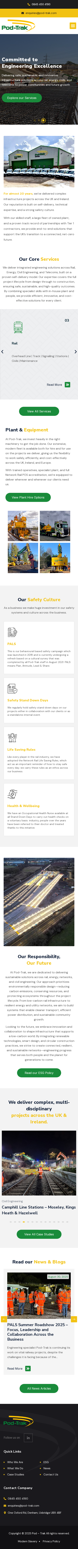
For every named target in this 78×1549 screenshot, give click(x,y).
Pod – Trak (38, 1533)
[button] (73, 25)
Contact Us (51, 1474)
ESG (46, 1462)
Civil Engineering (12, 1201)
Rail (15, 343)
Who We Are (15, 1462)
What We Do (15, 1468)
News (47, 1468)
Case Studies (15, 1474)
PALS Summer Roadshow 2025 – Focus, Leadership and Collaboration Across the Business (37, 1332)
